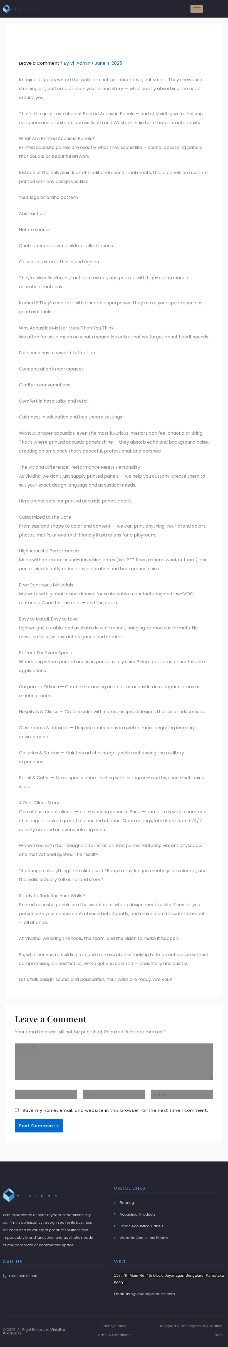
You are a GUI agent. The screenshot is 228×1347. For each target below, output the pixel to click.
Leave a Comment (39, 63)
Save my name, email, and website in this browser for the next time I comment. (115, 1110)
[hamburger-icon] (196, 9)
